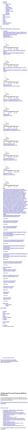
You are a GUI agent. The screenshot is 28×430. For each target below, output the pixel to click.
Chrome (22, 32)
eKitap (7, 33)
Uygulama (5, 31)
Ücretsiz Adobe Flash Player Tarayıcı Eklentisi (12, 413)
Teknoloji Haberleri (22, 211)
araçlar (4, 204)
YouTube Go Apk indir (8, 287)
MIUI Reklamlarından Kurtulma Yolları (11, 216)
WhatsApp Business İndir (8, 145)
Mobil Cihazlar (22, 203)
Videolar (5, 212)
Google (13, 33)
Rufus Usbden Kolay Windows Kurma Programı (13, 419)
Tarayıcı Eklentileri (12, 202)
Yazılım (14, 197)
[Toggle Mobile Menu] (1, 309)
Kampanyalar (11, 203)
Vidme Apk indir (6, 298)
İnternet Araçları (13, 34)
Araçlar (7, 12)
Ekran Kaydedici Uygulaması (9, 270)
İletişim (4, 21)
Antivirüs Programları (15, 85)
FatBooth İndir (6, 36)
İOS (4, 15)
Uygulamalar (21, 189)
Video (7, 5)
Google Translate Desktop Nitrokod (10, 361)
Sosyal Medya (9, 7)
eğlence (10, 204)
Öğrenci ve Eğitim (12, 209)
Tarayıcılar (18, 202)
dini (7, 198)
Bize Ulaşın (5, 303)
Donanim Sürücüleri (13, 191)
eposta (22, 201)
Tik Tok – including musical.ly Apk (10, 276)
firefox (16, 198)
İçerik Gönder (6, 24)
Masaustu (11, 211)
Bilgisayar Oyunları (16, 32)
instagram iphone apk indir (8, 425)
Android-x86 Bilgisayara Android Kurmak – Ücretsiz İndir (15, 70)
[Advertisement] (14, 342)
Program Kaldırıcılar (22, 192)
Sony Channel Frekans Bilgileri (9, 227)
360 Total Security (7, 85)
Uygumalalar (5, 203)
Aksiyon (5, 197)
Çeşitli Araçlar (6, 191)
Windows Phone (6, 16)
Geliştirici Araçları (9, 11)
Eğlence (4, 192)
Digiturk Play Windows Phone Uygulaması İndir (13, 410)
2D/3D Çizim (9, 190)
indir (9, 34)
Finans (10, 33)
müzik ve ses (8, 4)
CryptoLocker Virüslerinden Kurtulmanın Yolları (13, 241)
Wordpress (15, 211)
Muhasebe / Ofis (6, 208)
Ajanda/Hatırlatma (16, 190)
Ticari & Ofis (6, 209)
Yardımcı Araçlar (6, 196)
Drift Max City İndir (7, 174)
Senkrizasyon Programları (20, 205)
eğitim (7, 204)
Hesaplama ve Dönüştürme (8, 210)
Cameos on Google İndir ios (9, 282)
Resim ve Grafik (9, 8)
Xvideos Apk (6, 417)
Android (5, 2)
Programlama (6, 211)
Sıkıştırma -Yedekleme (20, 194)
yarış (14, 205)
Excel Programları (14, 208)
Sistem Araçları (6, 195)
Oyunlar (7, 6)
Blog (4, 20)
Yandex (4, 214)
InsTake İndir (6, 115)
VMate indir (5, 293)
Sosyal (4, 207)
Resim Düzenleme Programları (9, 194)
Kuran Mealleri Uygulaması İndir (10, 130)
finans (13, 204)
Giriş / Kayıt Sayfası (7, 22)
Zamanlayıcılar (13, 196)
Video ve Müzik (22, 195)
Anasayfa (5, 325)
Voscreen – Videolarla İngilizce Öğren (11, 100)
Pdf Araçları (9, 192)
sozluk (11, 195)
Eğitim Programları (20, 209)
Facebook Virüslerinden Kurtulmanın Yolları (12, 262)
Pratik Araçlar (15, 192)
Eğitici (4, 33)
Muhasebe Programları (22, 208)
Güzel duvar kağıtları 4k (8, 159)
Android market (6, 14)
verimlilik (8, 9)
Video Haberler (6, 321)
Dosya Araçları (21, 191)
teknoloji (10, 198)
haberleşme (21, 204)
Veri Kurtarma (15, 195)
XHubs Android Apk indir (8, 423)
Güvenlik (8, 13)
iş (24, 204)
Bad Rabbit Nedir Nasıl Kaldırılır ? (10, 222)
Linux (4, 19)
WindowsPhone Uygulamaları (20, 212)
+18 (4, 32)
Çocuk (25, 32)
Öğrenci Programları (19, 210)
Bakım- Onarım (23, 190)
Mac (4, 18)
